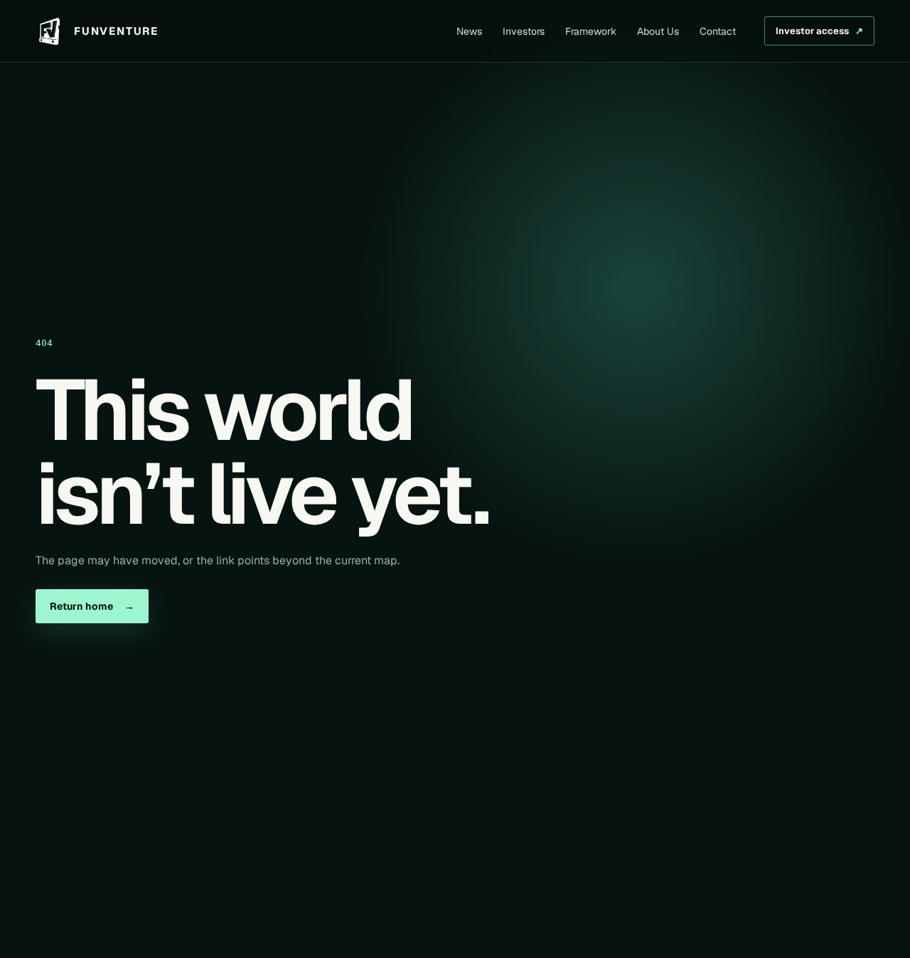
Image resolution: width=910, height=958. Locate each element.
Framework (590, 31)
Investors (524, 31)
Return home (92, 606)
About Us (658, 31)
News (469, 31)
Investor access (819, 31)
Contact (718, 31)
